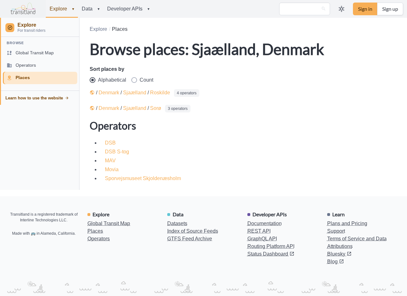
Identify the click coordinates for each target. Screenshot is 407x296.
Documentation (264, 223)
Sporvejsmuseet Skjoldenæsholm (143, 178)
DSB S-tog (117, 151)
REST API (259, 231)
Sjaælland (134, 92)
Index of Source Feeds (192, 231)
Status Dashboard (268, 254)
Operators (98, 238)
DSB (110, 142)
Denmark (109, 92)
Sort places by (107, 69)
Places (95, 231)
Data (91, 8)
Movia (112, 169)
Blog (333, 261)
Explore (62, 8)
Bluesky (337, 254)
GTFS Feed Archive (189, 238)
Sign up (390, 9)
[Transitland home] (23, 9)
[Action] (323, 9)
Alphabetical (112, 80)
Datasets (177, 223)
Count (146, 80)
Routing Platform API (270, 246)
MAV (110, 160)
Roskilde (160, 92)
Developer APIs (128, 8)
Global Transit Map (108, 223)
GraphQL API (262, 238)
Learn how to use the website (34, 98)
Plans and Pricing (347, 223)
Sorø (155, 108)
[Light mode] (341, 9)
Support (336, 231)
